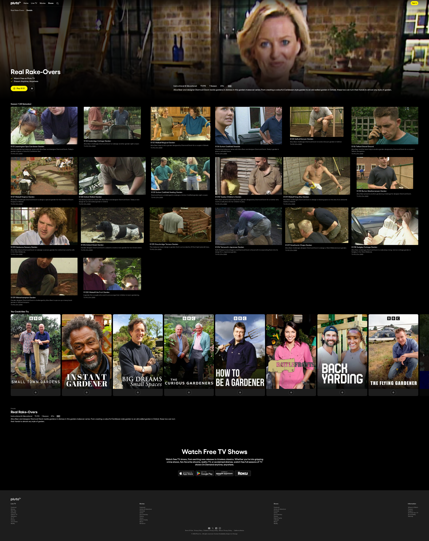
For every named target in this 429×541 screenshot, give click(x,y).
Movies (42, 3)
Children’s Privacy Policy (210, 530)
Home (26, 3)
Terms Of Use (189, 530)
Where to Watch (413, 507)
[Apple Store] (186, 473)
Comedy (13, 513)
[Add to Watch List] (32, 88)
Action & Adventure (146, 509)
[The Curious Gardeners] (189, 355)
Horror (141, 518)
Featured (13, 507)
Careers (410, 509)
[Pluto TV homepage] (16, 499)
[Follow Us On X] (213, 528)
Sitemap (410, 516)
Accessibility (412, 514)
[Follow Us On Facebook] (216, 528)
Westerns (14, 516)
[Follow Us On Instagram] (220, 528)
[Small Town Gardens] (36, 355)
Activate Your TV (413, 513)
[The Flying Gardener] (393, 355)
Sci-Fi (12, 518)
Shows (51, 3)
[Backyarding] (342, 355)
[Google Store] (205, 473)
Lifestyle (276, 520)
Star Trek (13, 511)
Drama (13, 520)
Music (141, 521)
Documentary (144, 514)
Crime (141, 513)
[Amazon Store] (224, 473)
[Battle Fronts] (291, 355)
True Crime (14, 521)
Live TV (34, 3)
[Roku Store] (243, 473)
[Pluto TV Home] (16, 3)
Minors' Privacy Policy (225, 530)
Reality (13, 523)
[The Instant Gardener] (87, 355)
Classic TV (14, 514)
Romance (142, 523)
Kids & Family (144, 520)
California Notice (239, 530)
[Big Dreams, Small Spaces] (138, 355)
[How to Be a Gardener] (240, 355)
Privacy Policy (198, 530)
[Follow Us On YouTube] (209, 528)
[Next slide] (423, 355)
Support (410, 511)
